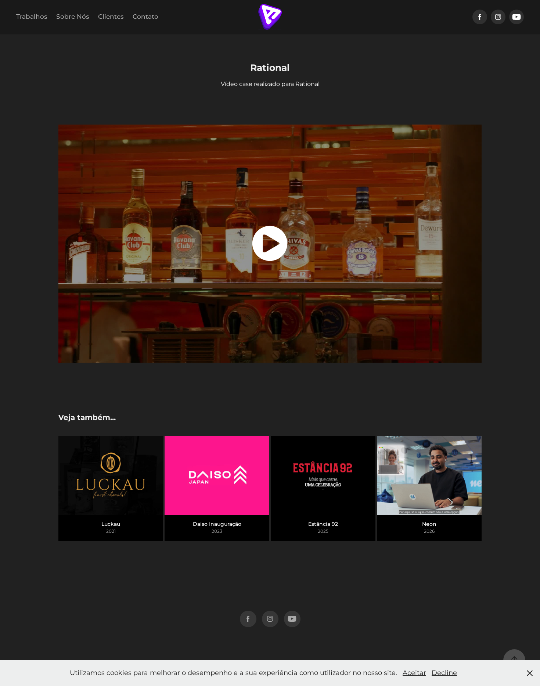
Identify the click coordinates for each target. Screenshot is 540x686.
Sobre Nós (72, 17)
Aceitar (414, 673)
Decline (444, 673)
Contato (145, 17)
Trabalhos (31, 17)
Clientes (111, 17)
